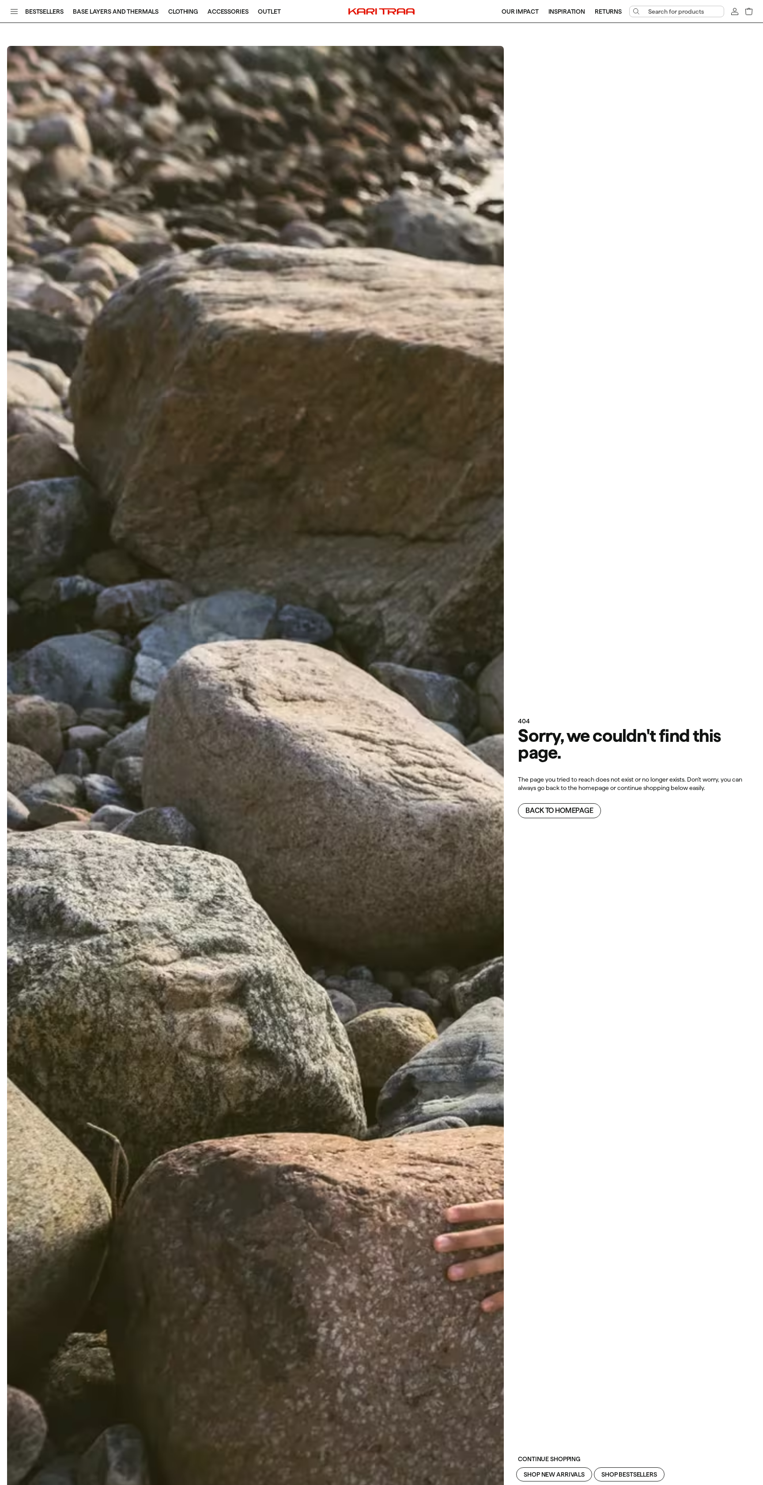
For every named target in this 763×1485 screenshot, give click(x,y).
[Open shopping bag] (749, 11)
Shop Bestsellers (629, 1474)
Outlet (269, 11)
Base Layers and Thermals (116, 11)
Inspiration (566, 11)
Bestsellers (44, 11)
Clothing (183, 11)
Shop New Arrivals (554, 1474)
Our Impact (520, 11)
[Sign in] (735, 11)
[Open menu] (14, 11)
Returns (608, 11)
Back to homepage (559, 810)
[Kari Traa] (381, 11)
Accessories (228, 11)
